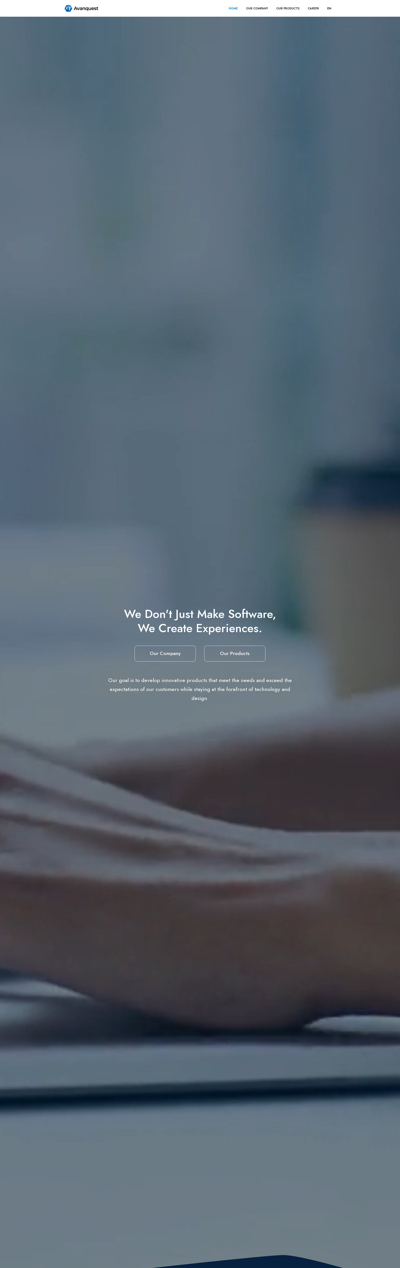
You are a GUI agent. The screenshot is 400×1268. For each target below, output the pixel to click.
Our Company (165, 653)
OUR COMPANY (257, 8)
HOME (233, 8)
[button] (329, 8)
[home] (81, 8)
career (313, 8)
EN (329, 8)
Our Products (235, 653)
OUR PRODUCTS (287, 8)
